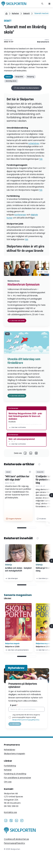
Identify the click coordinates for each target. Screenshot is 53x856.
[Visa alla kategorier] (30, 472)
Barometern (43, 42)
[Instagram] (22, 820)
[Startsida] (6, 13)
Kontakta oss (10, 812)
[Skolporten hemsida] (14, 3)
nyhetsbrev (33, 143)
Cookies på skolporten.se (16, 839)
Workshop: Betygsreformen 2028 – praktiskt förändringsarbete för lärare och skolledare (25, 416)
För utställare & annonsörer (17, 777)
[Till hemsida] (20, 831)
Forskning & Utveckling (15, 773)
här (41, 159)
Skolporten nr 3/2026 (12, 647)
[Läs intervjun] (18, 553)
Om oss (7, 781)
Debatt (26, 13)
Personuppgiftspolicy (14, 843)
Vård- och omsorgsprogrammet (22, 439)
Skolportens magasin (14, 753)
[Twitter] (11, 820)
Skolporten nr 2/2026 (43, 647)
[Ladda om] (39, 464)
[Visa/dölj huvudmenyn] (49, 3)
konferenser (20, 214)
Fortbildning (10, 765)
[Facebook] (25, 453)
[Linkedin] (31, 453)
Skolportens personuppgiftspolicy (25, 720)
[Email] (36, 453)
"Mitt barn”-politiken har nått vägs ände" (17, 478)
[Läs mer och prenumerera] (18, 622)
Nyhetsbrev (9, 749)
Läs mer (7, 598)
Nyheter (15, 13)
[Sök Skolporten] (42, 3)
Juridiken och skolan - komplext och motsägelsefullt (18, 569)
